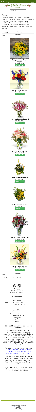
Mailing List (17, 318)
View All (19, 32)
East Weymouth (15, 24)
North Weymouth (21, 23)
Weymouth (11, 23)
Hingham (23, 24)
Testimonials (16, 312)
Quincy (27, 21)
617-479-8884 (8, 2)
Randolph (5, 26)
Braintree (5, 23)
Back (3, 35)
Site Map (17, 319)
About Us (16, 310)
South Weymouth (21, 351)
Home (17, 321)
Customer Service (16, 314)
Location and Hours (17, 316)
